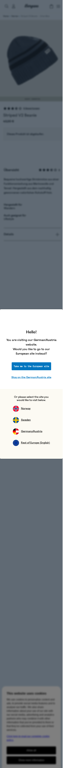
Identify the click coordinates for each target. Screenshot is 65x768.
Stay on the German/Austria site (31, 377)
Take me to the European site (31, 366)
